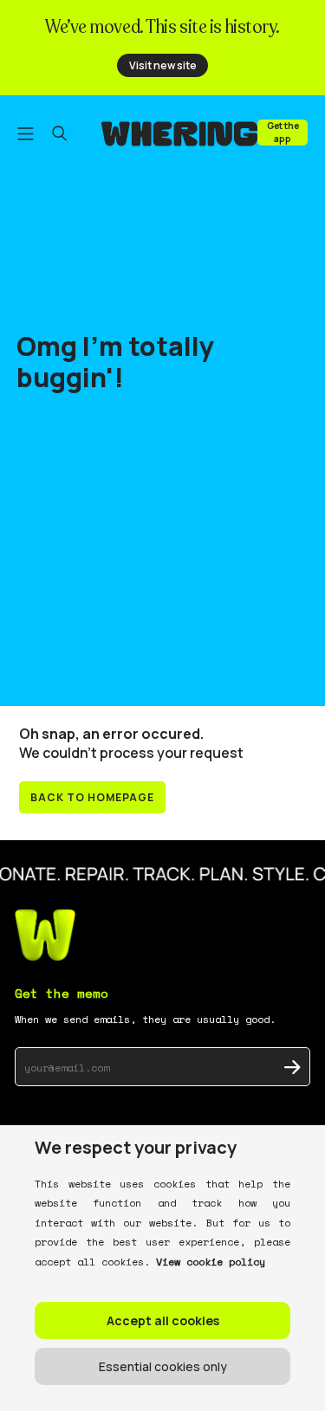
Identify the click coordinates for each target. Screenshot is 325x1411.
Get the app (283, 132)
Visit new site (163, 65)
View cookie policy (210, 1261)
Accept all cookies (163, 1320)
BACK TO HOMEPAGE (92, 797)
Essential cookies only (163, 1366)
